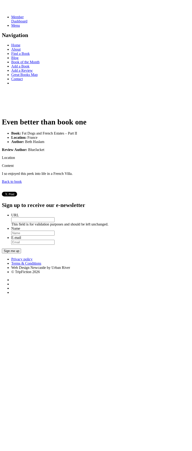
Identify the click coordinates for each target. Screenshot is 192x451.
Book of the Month (25, 62)
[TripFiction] (24, 9)
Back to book (12, 182)
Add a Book (20, 66)
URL (15, 215)
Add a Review (22, 70)
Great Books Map (24, 75)
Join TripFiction (166, 407)
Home (15, 45)
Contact (17, 79)
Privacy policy (22, 259)
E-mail (16, 238)
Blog (14, 58)
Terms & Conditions (26, 263)
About (16, 49)
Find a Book (20, 54)
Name (15, 228)
